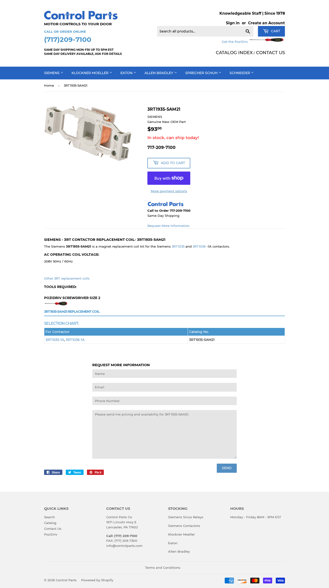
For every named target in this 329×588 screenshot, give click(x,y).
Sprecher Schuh (201, 73)
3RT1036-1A (75, 340)
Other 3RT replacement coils (67, 278)
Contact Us (52, 528)
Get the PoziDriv (235, 42)
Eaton (126, 73)
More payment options (169, 191)
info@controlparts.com (124, 546)
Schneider (240, 73)
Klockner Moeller (90, 73)
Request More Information (168, 226)
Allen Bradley (159, 73)
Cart (275, 31)
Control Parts (66, 580)
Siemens (52, 73)
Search (49, 517)
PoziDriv (50, 534)
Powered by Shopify (97, 580)
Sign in (233, 23)
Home (49, 85)
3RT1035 (178, 246)
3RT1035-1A (55, 340)
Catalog (50, 523)
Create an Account (266, 23)
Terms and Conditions (162, 567)
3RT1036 (199, 246)
